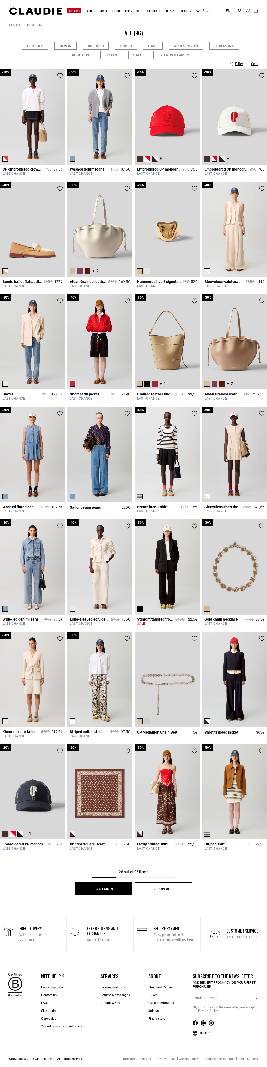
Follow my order (52, 987)
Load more (104, 889)
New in (65, 46)
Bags (153, 46)
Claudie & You (110, 1003)
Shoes (126, 46)
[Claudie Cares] (15, 984)
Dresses (96, 46)
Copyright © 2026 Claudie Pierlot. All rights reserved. (46, 1059)
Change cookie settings (218, 1059)
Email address (204, 998)
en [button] (228, 11)
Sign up (256, 998)
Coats (111, 55)
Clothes (35, 46)
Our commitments (161, 1003)
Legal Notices (248, 1059)
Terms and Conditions (135, 1059)
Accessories (186, 46)
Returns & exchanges (115, 995)
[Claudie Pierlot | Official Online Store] (35, 11)
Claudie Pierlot (21, 25)
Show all (163, 889)
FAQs (44, 1003)
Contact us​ (49, 995)
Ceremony (224, 46)
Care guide (48, 1018)
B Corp (153, 995)
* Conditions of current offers (61, 1026)
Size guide (48, 1011)
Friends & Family (173, 55)
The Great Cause (160, 987)
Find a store (156, 1018)
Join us (153, 1011)
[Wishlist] (60, 76)
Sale (137, 55)
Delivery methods (113, 987)
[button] (74, 11)
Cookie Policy (188, 1059)
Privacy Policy (165, 1059)
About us (80, 55)
